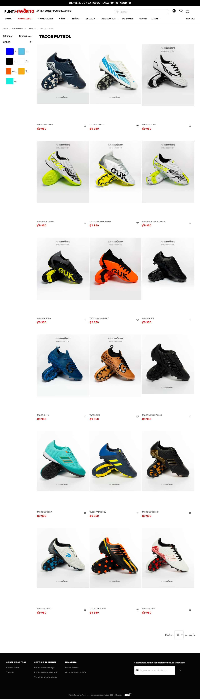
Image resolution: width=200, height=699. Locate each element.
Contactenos (12, 667)
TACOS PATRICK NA (98, 609)
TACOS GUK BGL (44, 318)
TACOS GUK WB (149, 125)
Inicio (5, 28)
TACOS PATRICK (148, 609)
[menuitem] (9, 18)
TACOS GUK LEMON (45, 221)
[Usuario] (174, 11)
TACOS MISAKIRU (97, 125)
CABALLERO (17, 28)
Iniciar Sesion (71, 667)
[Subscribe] (180, 670)
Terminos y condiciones (45, 677)
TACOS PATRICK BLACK (152, 415)
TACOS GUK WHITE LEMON (153, 221)
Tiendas (10, 672)
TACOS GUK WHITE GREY (100, 221)
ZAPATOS (32, 28)
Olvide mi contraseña (75, 672)
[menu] (100, 18)
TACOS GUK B (148, 318)
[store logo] (19, 11)
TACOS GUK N (43, 415)
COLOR (6, 42)
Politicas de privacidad (45, 672)
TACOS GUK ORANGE (99, 318)
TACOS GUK (95, 415)
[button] (85, 126)
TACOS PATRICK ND (150, 512)
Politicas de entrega (44, 667)
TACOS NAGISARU (45, 125)
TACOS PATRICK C (44, 609)
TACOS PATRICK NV (98, 512)
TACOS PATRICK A (44, 512)
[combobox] (141, 11)
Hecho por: (120, 695)
